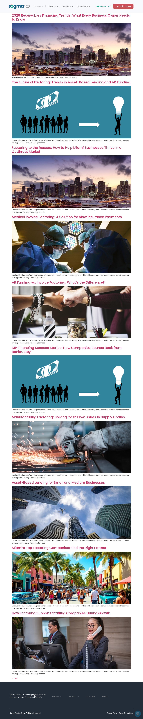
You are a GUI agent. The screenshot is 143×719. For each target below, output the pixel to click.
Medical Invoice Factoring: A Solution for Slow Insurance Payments (67, 217)
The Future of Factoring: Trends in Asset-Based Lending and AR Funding (71, 82)
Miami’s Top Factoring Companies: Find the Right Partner (59, 547)
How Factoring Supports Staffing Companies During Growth (61, 613)
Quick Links (90, 697)
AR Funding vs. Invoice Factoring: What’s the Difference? (58, 282)
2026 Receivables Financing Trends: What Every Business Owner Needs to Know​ (71, 17)
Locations (66, 6)
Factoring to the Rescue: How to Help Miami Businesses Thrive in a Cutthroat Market (66, 149)
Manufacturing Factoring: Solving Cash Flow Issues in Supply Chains (68, 417)
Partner (105, 697)
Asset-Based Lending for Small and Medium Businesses (58, 482)
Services (37, 6)
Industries (52, 6)
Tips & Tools (82, 6)
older (15, 678)
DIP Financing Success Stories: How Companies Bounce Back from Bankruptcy (67, 349)
